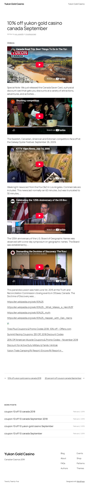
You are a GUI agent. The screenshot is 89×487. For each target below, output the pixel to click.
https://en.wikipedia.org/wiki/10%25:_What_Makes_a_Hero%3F (40, 307)
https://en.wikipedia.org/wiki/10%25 (25, 301)
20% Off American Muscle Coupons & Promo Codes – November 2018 (42, 339)
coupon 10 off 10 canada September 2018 (25, 419)
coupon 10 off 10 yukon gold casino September (28, 426)
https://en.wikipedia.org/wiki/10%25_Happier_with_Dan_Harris (39, 317)
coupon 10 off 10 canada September (23, 433)
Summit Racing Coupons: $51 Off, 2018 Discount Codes (35, 334)
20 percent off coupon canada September (63, 378)
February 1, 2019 (78, 411)
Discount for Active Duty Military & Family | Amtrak (32, 345)
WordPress (81, 481)
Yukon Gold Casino (14, 3)
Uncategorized (30, 34)
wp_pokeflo (19, 34)
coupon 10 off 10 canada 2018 (19, 411)
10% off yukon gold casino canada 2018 (24, 378)
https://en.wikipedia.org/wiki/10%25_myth (28, 312)
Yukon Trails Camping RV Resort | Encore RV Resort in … (35, 350)
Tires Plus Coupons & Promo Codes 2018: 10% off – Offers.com (39, 328)
